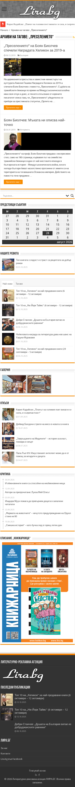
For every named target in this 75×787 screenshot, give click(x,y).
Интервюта (25, 130)
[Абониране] (74, 37)
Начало (4, 30)
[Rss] (36, 775)
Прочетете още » (13, 107)
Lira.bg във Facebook (11, 759)
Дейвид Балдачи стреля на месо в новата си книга (42, 424)
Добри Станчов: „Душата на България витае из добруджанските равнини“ (43, 726)
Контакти (5, 753)
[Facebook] (39, 775)
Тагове (19, 283)
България (24, 55)
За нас (4, 748)
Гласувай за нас (37, 770)
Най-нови (7, 283)
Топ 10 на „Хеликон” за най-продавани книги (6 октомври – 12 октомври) (43, 697)
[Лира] (40, 8)
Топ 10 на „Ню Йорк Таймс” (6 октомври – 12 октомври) (44, 305)
